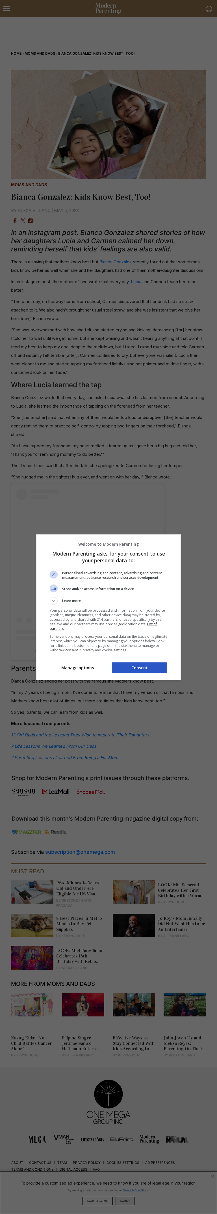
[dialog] (108, 607)
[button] (108, 601)
